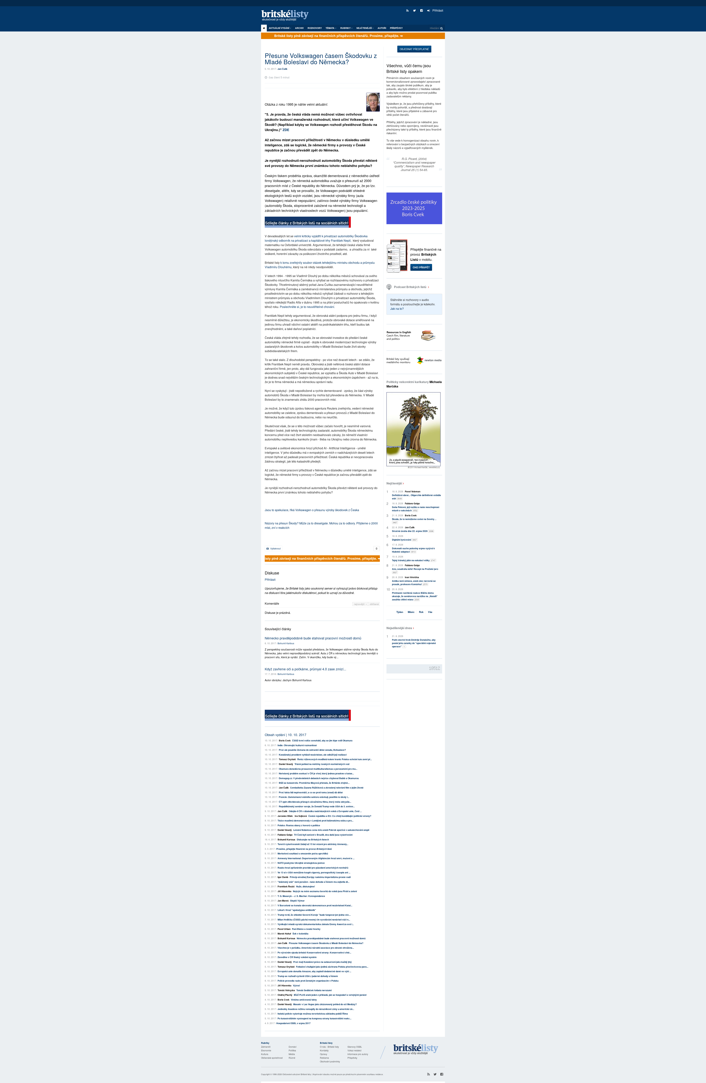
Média (292, 1054)
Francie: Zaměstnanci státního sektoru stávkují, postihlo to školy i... (314, 797)
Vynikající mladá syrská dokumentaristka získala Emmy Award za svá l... (316, 924)
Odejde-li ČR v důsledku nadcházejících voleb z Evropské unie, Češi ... (325, 811)
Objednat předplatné (414, 49)
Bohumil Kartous (286, 643)
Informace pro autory (357, 1054)
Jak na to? (397, 308)
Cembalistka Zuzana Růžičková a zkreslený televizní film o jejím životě (326, 787)
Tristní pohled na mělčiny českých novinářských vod (322, 764)
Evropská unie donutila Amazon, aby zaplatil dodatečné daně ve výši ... (314, 971)
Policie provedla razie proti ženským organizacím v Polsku (308, 980)
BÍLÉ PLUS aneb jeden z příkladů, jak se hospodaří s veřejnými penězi (330, 994)
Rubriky (345, 28)
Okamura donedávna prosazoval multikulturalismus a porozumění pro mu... (318, 768)
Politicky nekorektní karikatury (414, 384)
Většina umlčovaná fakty (304, 999)
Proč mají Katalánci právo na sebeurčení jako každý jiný (322, 962)
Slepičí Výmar (297, 900)
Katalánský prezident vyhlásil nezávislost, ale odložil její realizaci (313, 754)
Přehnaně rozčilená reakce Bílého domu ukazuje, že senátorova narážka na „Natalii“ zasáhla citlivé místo (415, 596)
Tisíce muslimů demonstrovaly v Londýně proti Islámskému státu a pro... (315, 820)
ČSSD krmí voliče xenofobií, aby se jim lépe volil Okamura (322, 740)
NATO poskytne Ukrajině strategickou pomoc (301, 863)
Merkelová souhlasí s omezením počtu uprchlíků (303, 853)
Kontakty (324, 1050)
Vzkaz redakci (354, 1050)
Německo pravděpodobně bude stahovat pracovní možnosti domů (313, 638)
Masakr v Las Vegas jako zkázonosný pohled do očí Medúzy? (325, 1004)
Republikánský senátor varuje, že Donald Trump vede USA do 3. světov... (317, 806)
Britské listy (287, 16)
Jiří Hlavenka (284, 891)
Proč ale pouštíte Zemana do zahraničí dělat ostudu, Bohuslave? (312, 750)
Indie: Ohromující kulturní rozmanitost (297, 745)
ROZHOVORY (315, 28)
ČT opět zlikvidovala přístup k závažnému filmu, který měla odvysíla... (315, 801)
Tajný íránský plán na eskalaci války (413, 560)
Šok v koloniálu (300, 933)
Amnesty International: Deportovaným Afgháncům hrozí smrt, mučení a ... (316, 858)
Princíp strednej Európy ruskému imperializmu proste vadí (320, 877)
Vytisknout (275, 548)
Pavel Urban (284, 929)
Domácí (292, 1046)
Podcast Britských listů (410, 287)
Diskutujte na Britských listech (313, 839)
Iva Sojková (301, 816)
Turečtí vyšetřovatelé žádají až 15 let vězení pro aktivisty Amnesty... (313, 844)
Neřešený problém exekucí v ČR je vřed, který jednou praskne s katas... (316, 773)
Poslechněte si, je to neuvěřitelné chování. (307, 307)
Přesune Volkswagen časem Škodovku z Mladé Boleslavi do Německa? (326, 943)
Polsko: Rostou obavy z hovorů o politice (299, 825)
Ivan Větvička (412, 577)
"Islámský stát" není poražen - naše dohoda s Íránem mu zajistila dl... (313, 881)
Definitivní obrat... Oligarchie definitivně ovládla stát (416, 496)
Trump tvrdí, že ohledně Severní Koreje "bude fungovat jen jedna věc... (314, 914)
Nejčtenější (394, 483)
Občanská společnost (272, 1057)
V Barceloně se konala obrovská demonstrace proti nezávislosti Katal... (315, 905)
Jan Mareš (283, 900)
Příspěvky (396, 28)
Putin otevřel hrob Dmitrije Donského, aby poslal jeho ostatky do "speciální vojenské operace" (414, 643)
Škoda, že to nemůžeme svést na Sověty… (414, 520)
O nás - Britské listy (329, 1046)
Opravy (323, 1054)
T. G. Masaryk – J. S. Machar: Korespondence (301, 896)
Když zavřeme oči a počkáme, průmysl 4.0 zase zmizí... (305, 668)
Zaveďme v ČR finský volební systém (297, 957)
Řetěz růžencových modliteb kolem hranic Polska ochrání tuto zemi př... (334, 759)
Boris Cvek (285, 740)
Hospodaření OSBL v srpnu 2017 (293, 1023)
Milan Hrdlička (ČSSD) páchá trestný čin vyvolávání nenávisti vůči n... (314, 919)
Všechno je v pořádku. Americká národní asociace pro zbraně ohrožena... (316, 947)
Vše (430, 612)
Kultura (264, 1054)
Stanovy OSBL (354, 1046)
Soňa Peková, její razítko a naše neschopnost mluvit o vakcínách (415, 508)
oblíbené (374, 604)
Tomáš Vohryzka (286, 990)
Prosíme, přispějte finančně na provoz (304, 849)
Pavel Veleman (412, 491)
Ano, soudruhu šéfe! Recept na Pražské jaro (415, 570)
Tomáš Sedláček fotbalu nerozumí (314, 990)
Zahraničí (265, 1046)
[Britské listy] (308, 223)
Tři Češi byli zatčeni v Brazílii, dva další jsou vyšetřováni (323, 834)
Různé (292, 1057)
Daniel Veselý (286, 764)
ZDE (286, 129)
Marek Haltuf (284, 933)
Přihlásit (437, 10)
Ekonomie (266, 1050)
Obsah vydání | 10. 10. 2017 (285, 734)
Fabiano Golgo (285, 834)
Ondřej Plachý (285, 994)
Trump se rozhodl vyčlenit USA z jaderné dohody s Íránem (308, 976)
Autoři (382, 28)
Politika (292, 1050)
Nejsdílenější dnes (399, 628)
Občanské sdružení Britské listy (296, 1074)
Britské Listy (415, 1049)
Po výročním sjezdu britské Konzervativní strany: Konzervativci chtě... (314, 952)
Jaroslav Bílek (285, 816)
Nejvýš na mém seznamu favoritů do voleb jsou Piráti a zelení (325, 891)
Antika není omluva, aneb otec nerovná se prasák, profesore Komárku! (414, 582)
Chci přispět (421, 267)
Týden (399, 612)
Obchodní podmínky (330, 1061)
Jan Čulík (282, 68)
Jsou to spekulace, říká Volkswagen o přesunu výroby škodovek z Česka (312, 510)
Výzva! (296, 985)
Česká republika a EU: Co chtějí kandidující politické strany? (339, 816)
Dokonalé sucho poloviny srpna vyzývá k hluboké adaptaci (413, 550)
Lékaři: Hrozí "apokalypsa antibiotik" (297, 910)
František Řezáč (286, 886)
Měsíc (411, 612)
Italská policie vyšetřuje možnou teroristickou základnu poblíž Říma (313, 1013)
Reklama (324, 1057)
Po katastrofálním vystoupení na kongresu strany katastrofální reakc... (314, 1018)
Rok (421, 612)
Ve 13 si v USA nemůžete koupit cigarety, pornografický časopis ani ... (314, 872)
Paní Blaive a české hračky (306, 929)
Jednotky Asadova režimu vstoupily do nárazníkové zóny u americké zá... (316, 1009)
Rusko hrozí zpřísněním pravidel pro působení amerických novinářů (313, 867)
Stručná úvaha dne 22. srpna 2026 (412, 531)
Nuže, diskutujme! (305, 886)
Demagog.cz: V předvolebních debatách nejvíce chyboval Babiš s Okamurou (319, 778)
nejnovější (360, 604)
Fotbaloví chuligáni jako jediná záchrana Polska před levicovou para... (332, 966)
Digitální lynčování (404, 539)
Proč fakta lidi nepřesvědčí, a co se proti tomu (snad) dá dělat (311, 792)
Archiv (299, 28)
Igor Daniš (283, 877)
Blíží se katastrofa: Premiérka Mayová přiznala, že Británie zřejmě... (314, 782)
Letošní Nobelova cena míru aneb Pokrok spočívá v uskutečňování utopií (331, 830)
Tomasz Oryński (287, 759)
